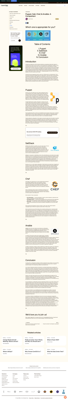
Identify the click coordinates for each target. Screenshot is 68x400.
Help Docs (25, 375)
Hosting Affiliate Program (37, 375)
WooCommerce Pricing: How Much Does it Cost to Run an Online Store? (32, 323)
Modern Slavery (37, 398)
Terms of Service (15, 378)
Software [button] (37, 5)
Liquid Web (27, 343)
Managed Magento (4, 381)
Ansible (43, 55)
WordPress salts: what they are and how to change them (51, 367)
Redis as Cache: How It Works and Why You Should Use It (33, 340)
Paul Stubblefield (6, 343)
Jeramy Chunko (49, 341)
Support (58, 2)
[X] (27, 23)
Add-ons (3, 385)
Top (26, 125)
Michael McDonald (28, 353)
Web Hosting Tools (26, 378)
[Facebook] (26, 23)
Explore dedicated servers (44, 2)
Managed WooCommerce (5, 382)
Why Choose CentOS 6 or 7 (33, 351)
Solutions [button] (20, 5)
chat (29, 317)
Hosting (4, 337)
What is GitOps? (7, 351)
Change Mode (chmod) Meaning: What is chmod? (10, 340)
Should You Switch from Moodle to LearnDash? (51, 323)
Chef (43, 53)
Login (63, 2)
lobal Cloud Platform (16, 382)
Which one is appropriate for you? (15, 13)
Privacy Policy (15, 379)
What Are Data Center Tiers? (55, 351)
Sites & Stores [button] (31, 5)
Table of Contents (12, 15)
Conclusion (43, 57)
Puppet (43, 48)
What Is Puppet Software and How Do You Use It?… (15, 367)
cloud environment (45, 71)
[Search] (64, 6)
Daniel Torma (30, 18)
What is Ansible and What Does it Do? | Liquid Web (33, 367)
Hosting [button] (25, 5)
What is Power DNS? (53, 340)
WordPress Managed (5, 379)
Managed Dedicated (5, 375)
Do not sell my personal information (46, 398)
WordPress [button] (43, 5)
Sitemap (24, 379)
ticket (32, 317)
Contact (61, 2)
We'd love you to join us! (13, 28)
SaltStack (43, 50)
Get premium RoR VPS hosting (14, 20)
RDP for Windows (42, 236)
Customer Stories (15, 381)
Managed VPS (4, 378)
